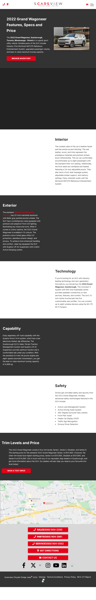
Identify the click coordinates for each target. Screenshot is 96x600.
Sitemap (42, 577)
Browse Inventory (21, 58)
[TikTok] (72, 565)
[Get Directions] (7, 4)
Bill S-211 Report (84, 577)
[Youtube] (56, 565)
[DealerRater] (40, 565)
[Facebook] (23, 565)
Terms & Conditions (55, 577)
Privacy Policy (70, 577)
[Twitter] (31, 565)
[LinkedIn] (64, 565)
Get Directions (49, 550)
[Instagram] (48, 565)
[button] (92, 4)
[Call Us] (4, 4)
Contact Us (49, 557)
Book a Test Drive (16, 471)
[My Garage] (87, 4)
